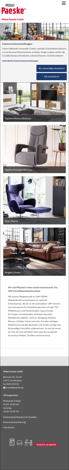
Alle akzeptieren (51, 76)
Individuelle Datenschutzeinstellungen (20, 61)
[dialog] (34, 255)
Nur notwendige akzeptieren (52, 68)
